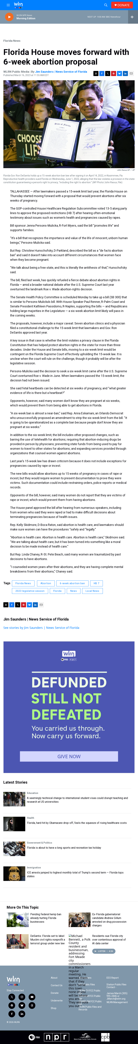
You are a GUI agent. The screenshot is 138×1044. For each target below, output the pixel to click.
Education (32, 793)
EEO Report (113, 978)
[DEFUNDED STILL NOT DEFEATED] (69, 707)
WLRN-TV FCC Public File (89, 992)
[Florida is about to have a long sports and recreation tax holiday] (14, 849)
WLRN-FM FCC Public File (89, 997)
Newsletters (85, 978)
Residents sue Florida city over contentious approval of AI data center (109, 939)
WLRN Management (117, 1002)
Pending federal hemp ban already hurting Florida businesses (45, 918)
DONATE (123, 5)
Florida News (11, 40)
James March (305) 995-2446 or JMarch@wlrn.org (117, 996)
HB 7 (96, 583)
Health (30, 818)
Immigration (34, 867)
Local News (92, 591)
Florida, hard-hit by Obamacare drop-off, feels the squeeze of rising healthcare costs (77, 822)
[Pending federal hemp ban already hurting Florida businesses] (18, 920)
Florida (57, 591)
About (54, 978)
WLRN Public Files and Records (90, 1008)
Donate (55, 993)
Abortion (46, 583)
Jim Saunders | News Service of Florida (61, 71)
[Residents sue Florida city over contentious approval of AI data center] (80, 970)
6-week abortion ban (72, 583)
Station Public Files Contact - (116, 986)
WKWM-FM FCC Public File (90, 1002)
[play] (9, 17)
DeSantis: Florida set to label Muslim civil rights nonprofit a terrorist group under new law (47, 939)
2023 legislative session (30, 591)
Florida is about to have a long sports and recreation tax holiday (64, 847)
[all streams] (133, 17)
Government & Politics (39, 842)
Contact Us (56, 985)
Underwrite (57, 1000)
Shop (53, 1008)
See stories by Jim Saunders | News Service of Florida (41, 628)
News (73, 591)
